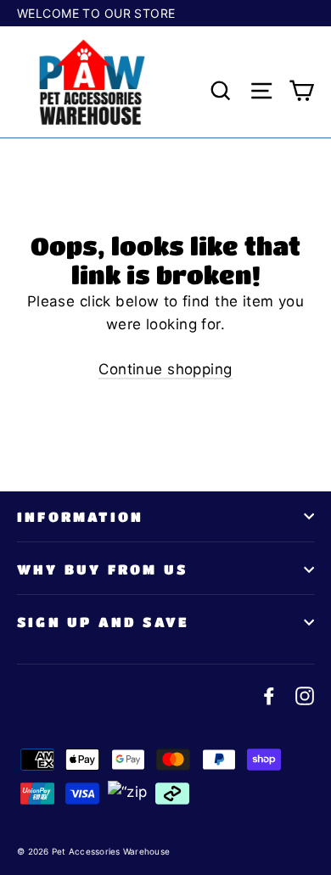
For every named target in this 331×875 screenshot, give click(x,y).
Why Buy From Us (102, 569)
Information (80, 516)
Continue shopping (165, 369)
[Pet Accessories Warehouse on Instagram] (304, 694)
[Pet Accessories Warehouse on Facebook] (269, 694)
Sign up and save (103, 622)
